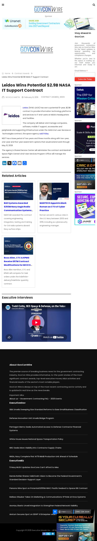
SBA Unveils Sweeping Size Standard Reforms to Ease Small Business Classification (48, 409)
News (62, 97)
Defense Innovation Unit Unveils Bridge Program (31, 418)
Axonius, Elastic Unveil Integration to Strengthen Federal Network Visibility (43, 505)
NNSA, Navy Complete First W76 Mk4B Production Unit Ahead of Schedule (43, 456)
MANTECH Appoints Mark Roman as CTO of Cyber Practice (53, 207)
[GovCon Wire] (48, 9)
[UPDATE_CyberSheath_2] (85, 173)
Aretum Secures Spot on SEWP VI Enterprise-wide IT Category (38, 514)
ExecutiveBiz (16, 460)
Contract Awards (22, 73)
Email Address (81, 71)
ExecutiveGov (17, 402)
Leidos (25, 107)
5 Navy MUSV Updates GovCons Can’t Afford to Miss (34, 467)
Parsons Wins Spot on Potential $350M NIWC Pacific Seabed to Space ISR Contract (48, 488)
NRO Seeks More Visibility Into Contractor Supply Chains (35, 447)
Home (7, 73)
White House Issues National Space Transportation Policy (36, 439)
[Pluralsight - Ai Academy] (85, 138)
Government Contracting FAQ (34, 398)
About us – (14, 398)
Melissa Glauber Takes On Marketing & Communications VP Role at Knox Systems (47, 497)
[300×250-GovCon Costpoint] (85, 102)
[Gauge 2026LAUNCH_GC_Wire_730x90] (48, 23)
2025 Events (56, 398)
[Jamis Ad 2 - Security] (85, 209)
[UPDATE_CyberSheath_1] (75, 525)
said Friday (44, 133)
